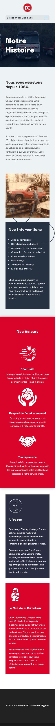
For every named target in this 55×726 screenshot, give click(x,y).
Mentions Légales (39, 705)
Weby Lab (23, 705)
